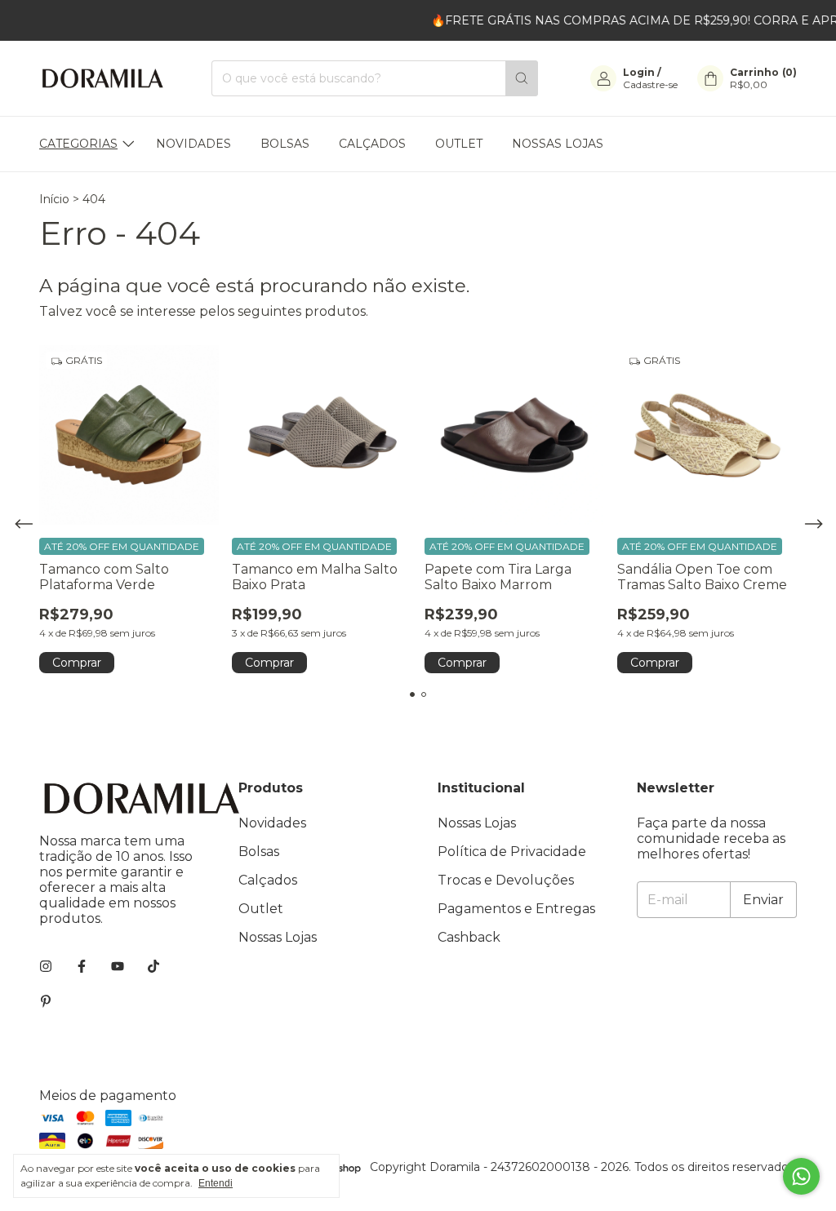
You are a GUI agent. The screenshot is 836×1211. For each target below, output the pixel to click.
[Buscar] (521, 78)
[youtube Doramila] (117, 966)
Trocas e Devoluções (506, 880)
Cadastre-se (650, 84)
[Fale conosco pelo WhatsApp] (801, 1176)
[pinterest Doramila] (45, 1001)
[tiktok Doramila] (153, 966)
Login (639, 72)
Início (54, 199)
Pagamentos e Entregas (516, 908)
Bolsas (284, 143)
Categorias (78, 143)
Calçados (372, 143)
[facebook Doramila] (81, 966)
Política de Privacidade (512, 851)
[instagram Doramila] (45, 966)
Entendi (215, 1183)
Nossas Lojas (557, 143)
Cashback (469, 937)
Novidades (193, 143)
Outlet (458, 143)
